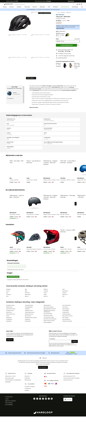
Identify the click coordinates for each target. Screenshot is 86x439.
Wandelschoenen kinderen (31, 317)
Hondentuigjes (65, 310)
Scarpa (45, 292)
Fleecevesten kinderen (49, 307)
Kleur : (60, 31)
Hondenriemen (65, 312)
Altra (26, 289)
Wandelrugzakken (29, 307)
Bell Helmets (60, 14)
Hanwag (64, 292)
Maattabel (77, 38)
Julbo (63, 289)
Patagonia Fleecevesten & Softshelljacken (49, 311)
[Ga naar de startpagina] (57, 12)
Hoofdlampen (9, 319)
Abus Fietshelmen (66, 319)
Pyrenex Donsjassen (48, 313)
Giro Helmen (65, 307)
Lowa (7, 296)
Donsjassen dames (10, 305)
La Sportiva (8, 294)
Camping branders (29, 305)
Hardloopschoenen (29, 314)
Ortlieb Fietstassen (66, 314)
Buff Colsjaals (65, 317)
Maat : (57, 38)
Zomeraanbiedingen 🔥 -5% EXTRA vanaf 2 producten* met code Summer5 (43, 9)
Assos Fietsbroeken (66, 305)
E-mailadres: (52, 338)
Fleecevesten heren (10, 314)
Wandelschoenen (29, 310)
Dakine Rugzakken (47, 322)
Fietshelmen (63, 12)
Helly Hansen (28, 294)
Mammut (46, 296)
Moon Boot (27, 292)
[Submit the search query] (73, 4)
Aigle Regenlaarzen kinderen (50, 308)
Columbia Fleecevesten (49, 317)
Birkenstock (64, 294)
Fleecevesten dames (10, 308)
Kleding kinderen (47, 305)
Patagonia (8, 289)
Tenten (7, 315)
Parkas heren (9, 312)
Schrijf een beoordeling (60, 18)
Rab (7, 292)
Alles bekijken (30, 78)
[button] (20, 23)
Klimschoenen (28, 315)
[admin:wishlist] (78, 45)
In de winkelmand (66, 45)
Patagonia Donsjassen (67, 321)
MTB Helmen (68, 12)
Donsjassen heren (10, 310)
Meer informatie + (60, 28)
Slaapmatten (9, 317)
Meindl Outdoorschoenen (49, 320)
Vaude (45, 294)
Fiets (59, 12)
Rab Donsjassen (65, 308)
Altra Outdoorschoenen (67, 315)
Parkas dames (9, 307)
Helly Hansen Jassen (48, 315)
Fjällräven (46, 289)
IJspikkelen (27, 308)
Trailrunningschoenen (29, 312)
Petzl (63, 296)
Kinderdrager (28, 321)
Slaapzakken (9, 321)
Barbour (26, 296)
